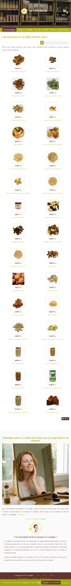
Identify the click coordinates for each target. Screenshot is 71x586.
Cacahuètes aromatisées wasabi (52, 94)
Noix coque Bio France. (18, 288)
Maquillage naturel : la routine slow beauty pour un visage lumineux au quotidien (35, 439)
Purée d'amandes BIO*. (18, 361)
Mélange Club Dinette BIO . (52, 215)
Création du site (45, 578)
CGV (38, 575)
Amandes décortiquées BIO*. (18, 69)
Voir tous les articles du (35, 519)
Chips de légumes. (18, 142)
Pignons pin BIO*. (53, 313)
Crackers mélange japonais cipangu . (52, 142)
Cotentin (37, 30)
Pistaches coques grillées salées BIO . (18, 337)
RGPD (52, 575)
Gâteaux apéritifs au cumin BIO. (52, 167)
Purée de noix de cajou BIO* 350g (52, 386)
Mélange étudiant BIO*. (18, 240)
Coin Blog (28, 30)
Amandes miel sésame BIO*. (52, 69)
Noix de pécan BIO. (18, 313)
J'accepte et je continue (51, 582)
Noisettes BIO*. (52, 264)
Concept (20, 30)
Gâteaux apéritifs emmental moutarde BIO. (18, 191)
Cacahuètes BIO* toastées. (18, 118)
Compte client (62, 30)
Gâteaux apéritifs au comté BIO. (18, 167)
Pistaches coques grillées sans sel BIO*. (53, 337)
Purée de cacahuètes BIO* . (52, 361)
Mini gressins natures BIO (18, 264)
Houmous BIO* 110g (18, 215)
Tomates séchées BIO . (52, 410)
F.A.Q (44, 575)
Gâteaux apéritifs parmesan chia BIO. (52, 191)
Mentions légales (23, 578)
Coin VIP (45, 30)
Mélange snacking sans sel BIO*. (53, 240)
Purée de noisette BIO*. (18, 386)
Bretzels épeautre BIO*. (18, 94)
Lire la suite (21, 514)
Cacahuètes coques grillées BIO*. (53, 118)
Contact (53, 30)
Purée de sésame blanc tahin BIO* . (18, 410)
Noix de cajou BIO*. (52, 288)
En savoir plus (65, 582)
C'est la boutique (9, 30)
